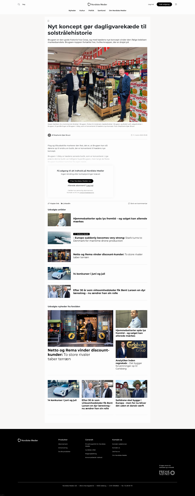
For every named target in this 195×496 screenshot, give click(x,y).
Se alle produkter (64, 451)
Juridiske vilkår (90, 450)
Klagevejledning (91, 454)
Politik (91, 10)
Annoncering (63, 448)
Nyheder (72, 10)
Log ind (89, 185)
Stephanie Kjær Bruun (62, 135)
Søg (23, 4)
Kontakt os (116, 448)
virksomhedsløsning (87, 192)
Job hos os (116, 451)
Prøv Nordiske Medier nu (80, 181)
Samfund (101, 10)
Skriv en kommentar (139, 203)
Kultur (82, 10)
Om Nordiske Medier (117, 10)
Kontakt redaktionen (119, 444)
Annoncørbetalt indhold (93, 457)
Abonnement (63, 444)
